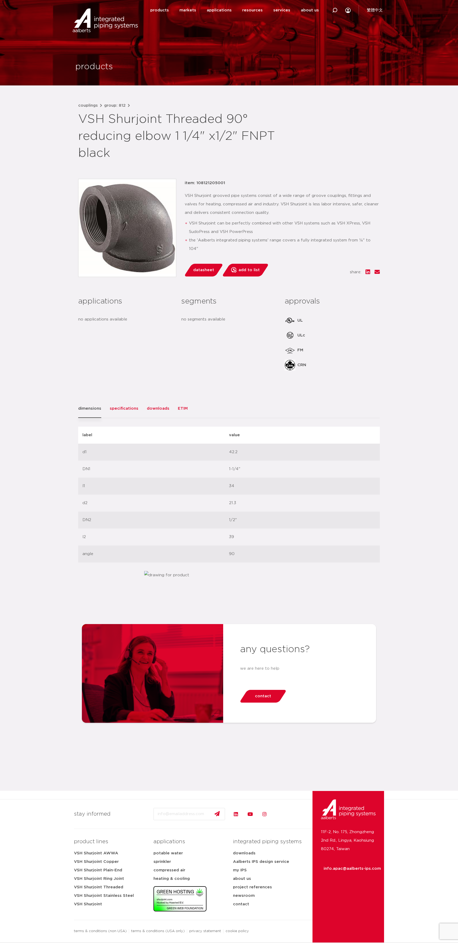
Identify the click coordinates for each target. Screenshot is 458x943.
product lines (91, 841)
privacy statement (205, 931)
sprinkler (162, 862)
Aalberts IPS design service (261, 862)
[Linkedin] (236, 814)
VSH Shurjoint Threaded (98, 887)
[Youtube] (250, 814)
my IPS (240, 870)
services (281, 10)
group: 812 (115, 105)
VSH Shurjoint (88, 904)
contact (241, 904)
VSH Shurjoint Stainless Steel (104, 896)
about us (310, 10)
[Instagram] (264, 814)
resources (252, 10)
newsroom (244, 896)
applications (219, 10)
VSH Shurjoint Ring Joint (99, 879)
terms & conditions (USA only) (158, 931)
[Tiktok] (279, 814)
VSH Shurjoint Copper (96, 862)
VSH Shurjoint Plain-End (98, 870)
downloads (244, 853)
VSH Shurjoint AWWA (96, 853)
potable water (168, 853)
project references (252, 887)
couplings (88, 105)
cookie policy (237, 931)
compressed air (169, 870)
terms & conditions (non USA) (100, 931)
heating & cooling (171, 879)
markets (187, 10)
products (159, 10)
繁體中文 (375, 10)
